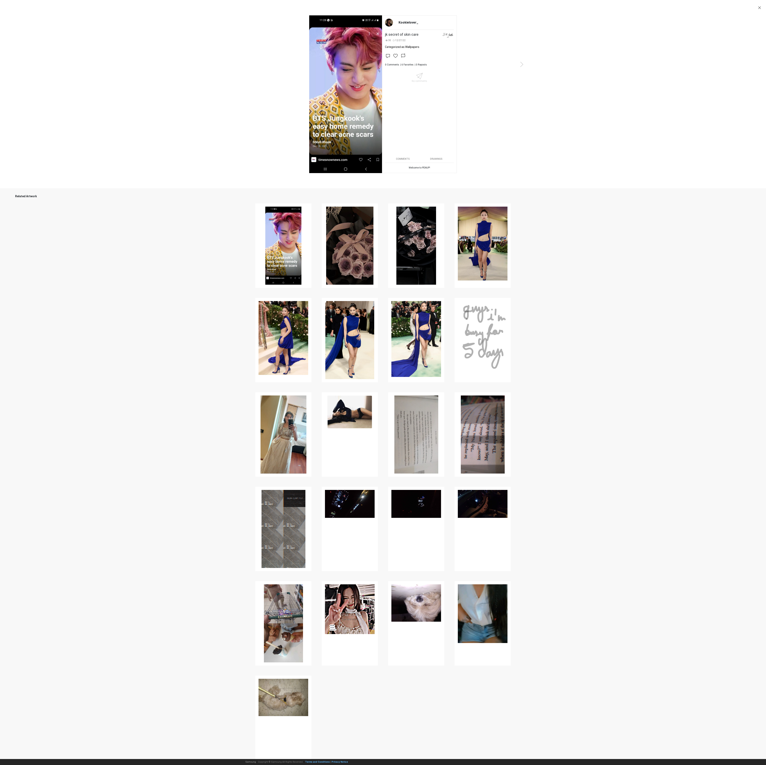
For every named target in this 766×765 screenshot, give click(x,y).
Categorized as (402, 47)
